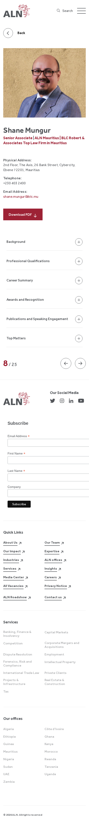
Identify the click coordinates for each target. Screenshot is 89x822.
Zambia (9, 782)
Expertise (51, 551)
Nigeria (8, 759)
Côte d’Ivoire (54, 729)
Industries (11, 560)
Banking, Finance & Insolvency (17, 634)
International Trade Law (21, 673)
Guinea (8, 744)
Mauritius (10, 751)
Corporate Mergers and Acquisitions (61, 645)
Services (9, 568)
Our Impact (12, 551)
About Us (10, 542)
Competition (13, 643)
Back (21, 33)
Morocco (51, 751)
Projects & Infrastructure (14, 682)
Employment (54, 654)
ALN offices (53, 560)
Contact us (53, 597)
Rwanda (50, 759)
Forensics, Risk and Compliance (17, 663)
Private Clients (55, 673)
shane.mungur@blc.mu (20, 196)
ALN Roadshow (15, 597)
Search (67, 11)
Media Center (13, 577)
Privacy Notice (55, 586)
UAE (6, 774)
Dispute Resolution (17, 654)
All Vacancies (13, 586)
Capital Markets (56, 632)
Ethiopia (9, 737)
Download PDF (20, 214)
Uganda (50, 774)
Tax (6, 691)
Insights (50, 568)
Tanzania (51, 767)
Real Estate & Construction (54, 682)
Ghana (49, 737)
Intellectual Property (60, 662)
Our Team (52, 542)
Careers (50, 577)
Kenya (48, 744)
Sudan (8, 767)
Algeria (8, 729)
